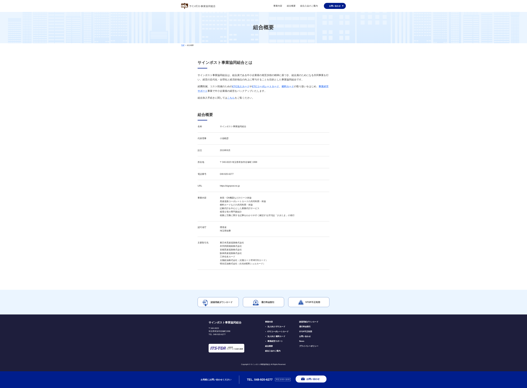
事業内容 (277, 6)
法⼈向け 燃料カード (276, 336)
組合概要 (291, 6)
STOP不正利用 (312, 302)
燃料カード (288, 86)
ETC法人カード (241, 86)
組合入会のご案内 (309, 6)
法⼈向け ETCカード (276, 326)
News (301, 341)
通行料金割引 (267, 302)
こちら (231, 97)
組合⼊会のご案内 (273, 351)
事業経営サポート (275, 341)
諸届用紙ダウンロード (222, 302)
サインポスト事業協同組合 (225, 322)
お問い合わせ (335, 6)
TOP (182, 45)
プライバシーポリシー (308, 346)
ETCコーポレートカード (265, 86)
